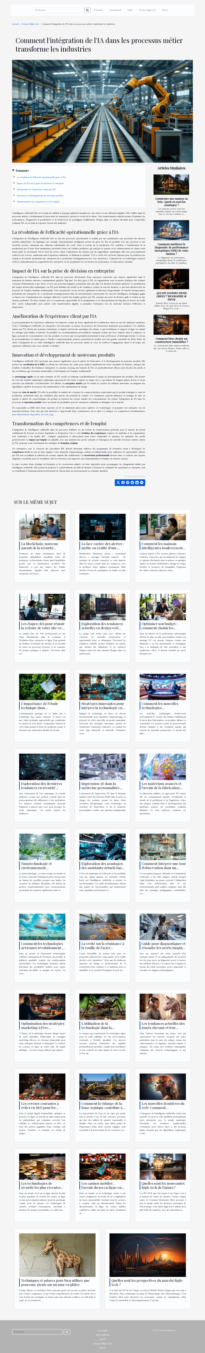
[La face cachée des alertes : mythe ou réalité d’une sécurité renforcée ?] (102, 527)
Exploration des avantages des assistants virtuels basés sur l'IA (103, 867)
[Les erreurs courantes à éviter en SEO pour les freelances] (42, 1087)
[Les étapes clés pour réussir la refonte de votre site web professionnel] (42, 607)
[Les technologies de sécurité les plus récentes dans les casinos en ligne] (42, 1167)
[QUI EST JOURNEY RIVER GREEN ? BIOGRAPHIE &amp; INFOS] (171, 279)
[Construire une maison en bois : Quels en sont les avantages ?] (171, 184)
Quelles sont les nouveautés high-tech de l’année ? (163, 1185)
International (115, 10)
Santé (130, 10)
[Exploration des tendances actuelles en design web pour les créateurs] (102, 607)
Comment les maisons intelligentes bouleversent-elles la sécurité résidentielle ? (163, 549)
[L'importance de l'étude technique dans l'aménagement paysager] (42, 687)
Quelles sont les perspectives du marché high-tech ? (148, 1282)
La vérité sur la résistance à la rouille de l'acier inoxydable (102, 947)
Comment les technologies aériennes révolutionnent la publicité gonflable (43, 947)
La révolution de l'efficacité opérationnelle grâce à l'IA (41, 177)
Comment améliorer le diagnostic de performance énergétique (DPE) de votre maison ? (171, 248)
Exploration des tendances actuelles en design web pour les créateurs (102, 627)
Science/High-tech (147, 10)
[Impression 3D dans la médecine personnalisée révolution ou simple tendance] (102, 767)
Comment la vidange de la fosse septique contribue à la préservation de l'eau (101, 1107)
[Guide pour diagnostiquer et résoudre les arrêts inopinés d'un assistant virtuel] (163, 927)
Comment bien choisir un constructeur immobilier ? (171, 340)
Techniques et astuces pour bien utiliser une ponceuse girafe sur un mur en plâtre (55, 1282)
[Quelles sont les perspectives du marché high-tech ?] (147, 1255)
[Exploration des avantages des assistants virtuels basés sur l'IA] (102, 847)
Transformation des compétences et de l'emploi (38, 202)
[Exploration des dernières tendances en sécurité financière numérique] (42, 767)
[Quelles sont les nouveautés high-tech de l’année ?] (163, 1167)
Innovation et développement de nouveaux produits (40, 196)
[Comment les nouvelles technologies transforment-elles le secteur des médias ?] (163, 687)
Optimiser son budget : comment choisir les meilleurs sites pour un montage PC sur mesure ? (162, 629)
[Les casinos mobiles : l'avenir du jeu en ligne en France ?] (102, 1167)
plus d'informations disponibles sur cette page (33, 415)
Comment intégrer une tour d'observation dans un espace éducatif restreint (164, 867)
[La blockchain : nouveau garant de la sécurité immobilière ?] (42, 527)
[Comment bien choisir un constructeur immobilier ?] (171, 325)
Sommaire (22, 170)
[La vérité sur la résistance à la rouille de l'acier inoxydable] (102, 927)
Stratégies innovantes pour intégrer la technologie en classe (102, 707)
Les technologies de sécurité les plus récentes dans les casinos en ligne (41, 1187)
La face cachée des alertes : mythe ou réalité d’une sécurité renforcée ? (102, 547)
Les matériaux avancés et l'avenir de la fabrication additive (161, 787)
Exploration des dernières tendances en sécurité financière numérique (41, 787)
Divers (165, 10)
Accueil (15, 24)
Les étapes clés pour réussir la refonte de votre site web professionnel (43, 627)
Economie (98, 10)
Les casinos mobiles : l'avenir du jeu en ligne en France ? (101, 1187)
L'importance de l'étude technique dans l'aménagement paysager (41, 707)
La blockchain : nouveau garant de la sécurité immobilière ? (39, 547)
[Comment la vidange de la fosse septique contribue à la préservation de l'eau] (102, 1087)
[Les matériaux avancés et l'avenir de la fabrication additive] (163, 767)
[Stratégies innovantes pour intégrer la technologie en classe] (102, 687)
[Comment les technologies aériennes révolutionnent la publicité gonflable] (42, 927)
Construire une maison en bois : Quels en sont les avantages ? (171, 202)
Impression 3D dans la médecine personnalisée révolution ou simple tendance (100, 789)
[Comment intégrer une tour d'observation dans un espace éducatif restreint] (163, 847)
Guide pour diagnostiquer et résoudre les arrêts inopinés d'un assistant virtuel (164, 947)
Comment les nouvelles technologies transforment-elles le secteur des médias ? (160, 709)
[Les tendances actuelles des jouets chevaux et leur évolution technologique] (163, 1007)
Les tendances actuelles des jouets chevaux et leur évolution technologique (163, 1027)
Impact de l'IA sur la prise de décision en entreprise (40, 183)
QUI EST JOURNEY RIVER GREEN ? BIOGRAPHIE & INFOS (171, 296)
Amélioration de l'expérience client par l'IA (36, 190)
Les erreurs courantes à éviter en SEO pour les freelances (40, 1107)
